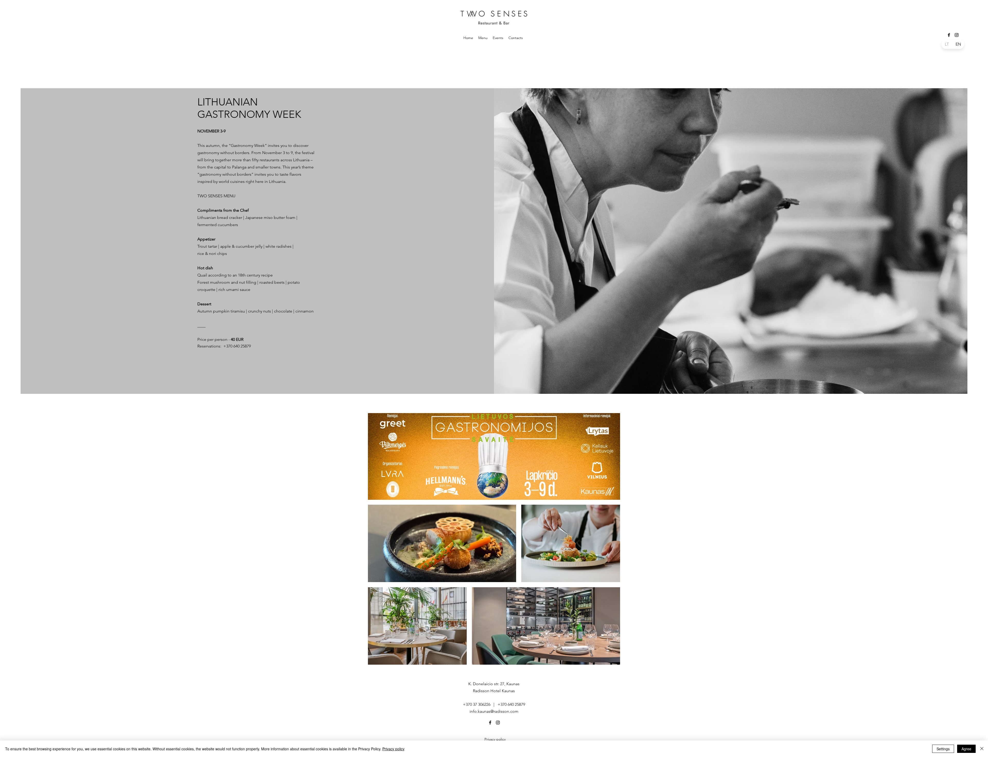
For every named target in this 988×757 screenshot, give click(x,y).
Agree (966, 748)
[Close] (982, 749)
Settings (943, 748)
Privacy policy (393, 748)
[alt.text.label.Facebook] (948, 35)
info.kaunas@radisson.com (494, 711)
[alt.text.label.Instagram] (956, 35)
